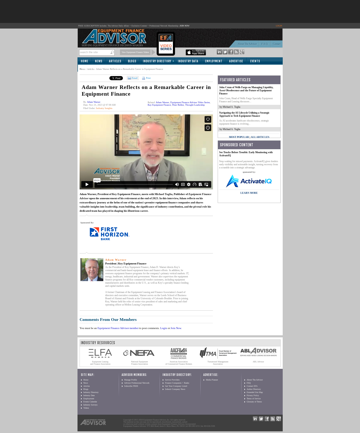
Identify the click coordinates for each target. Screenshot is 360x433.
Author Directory (254, 389)
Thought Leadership (195, 105)
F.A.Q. (264, 44)
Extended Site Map (255, 392)
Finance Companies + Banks (177, 383)
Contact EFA (252, 386)
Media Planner (212, 380)
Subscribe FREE (131, 386)
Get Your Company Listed (176, 386)
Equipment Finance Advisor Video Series (190, 102)
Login (163, 328)
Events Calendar (90, 401)
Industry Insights (104, 108)
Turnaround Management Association (218, 362)
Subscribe (89, 68)
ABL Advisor (258, 361)
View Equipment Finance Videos (135, 52)
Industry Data (188, 61)
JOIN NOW (184, 26)
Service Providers (172, 380)
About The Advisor (247, 44)
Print (148, 78)
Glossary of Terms (254, 401)
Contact (276, 44)
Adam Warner (93, 102)
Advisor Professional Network (136, 383)
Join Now (176, 328)
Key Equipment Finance (159, 105)
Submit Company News (175, 389)
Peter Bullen (178, 105)
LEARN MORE (249, 192)
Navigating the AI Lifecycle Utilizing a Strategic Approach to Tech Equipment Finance (244, 114)
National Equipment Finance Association (139, 362)
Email (135, 78)
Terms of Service (254, 398)
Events (255, 61)
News (98, 61)
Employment (213, 61)
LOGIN (279, 26)
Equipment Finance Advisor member (118, 328)
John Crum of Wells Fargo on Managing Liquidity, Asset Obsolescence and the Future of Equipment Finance (246, 90)
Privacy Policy (253, 395)
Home (84, 61)
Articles (115, 61)
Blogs (132, 61)
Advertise (236, 61)
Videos (86, 408)
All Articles (260, 137)
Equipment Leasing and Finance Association (100, 362)
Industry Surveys (90, 405)
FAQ (249, 383)
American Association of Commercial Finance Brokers (178, 362)
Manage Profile (130, 380)
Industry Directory (157, 61)
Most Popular (239, 137)
